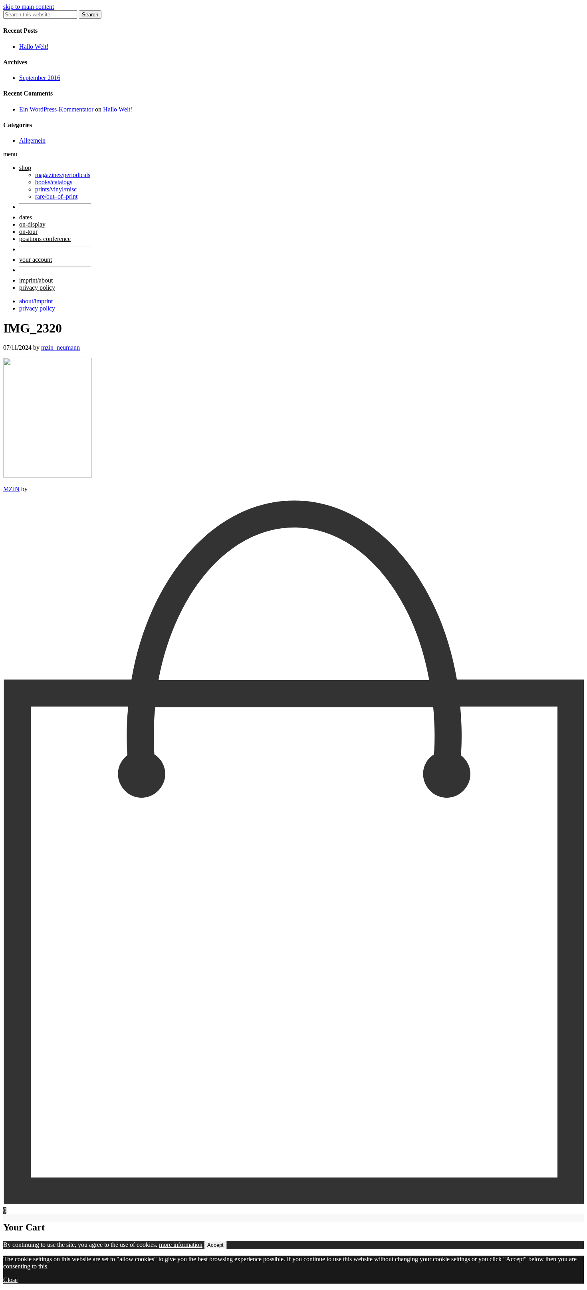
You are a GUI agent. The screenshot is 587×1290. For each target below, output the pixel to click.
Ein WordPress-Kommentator (56, 109)
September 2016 (39, 77)
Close (10, 1279)
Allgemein (32, 140)
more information (180, 1244)
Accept (215, 1245)
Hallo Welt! (33, 46)
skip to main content (28, 6)
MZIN (11, 489)
